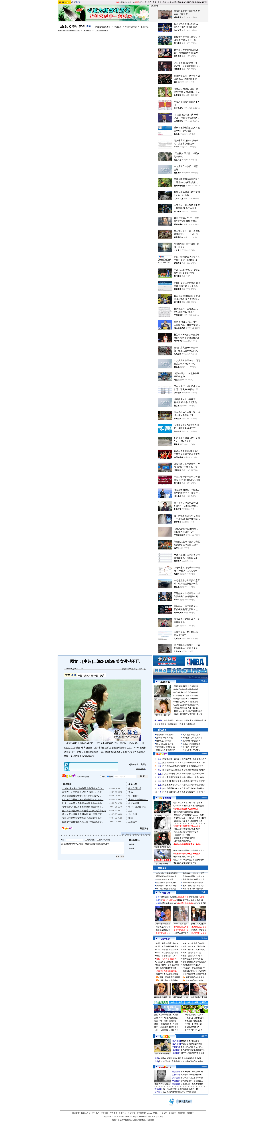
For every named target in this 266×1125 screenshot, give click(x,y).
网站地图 (172, 1113)
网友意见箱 (184, 1101)
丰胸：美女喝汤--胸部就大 (193, 886)
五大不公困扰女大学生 (172, 781)
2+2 (130, 810)
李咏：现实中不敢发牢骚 (169, 977)
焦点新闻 (176, 1071)
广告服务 (113, 1113)
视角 (159, 766)
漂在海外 (158, 1089)
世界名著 (181, 900)
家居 (154, 2)
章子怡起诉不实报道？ (172, 759)
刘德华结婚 (190, 724)
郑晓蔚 (177, 702)
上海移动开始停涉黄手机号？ (194, 781)
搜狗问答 (161, 754)
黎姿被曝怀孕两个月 (162, 997)
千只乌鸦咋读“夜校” (171, 766)
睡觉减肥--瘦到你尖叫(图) (166, 876)
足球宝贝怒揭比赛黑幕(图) (169, 1061)
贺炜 (176, 689)
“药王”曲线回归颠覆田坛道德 (192, 1053)
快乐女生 (181, 724)
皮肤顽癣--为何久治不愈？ (167, 886)
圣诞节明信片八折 (163, 933)
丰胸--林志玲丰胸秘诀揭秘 (167, 873)
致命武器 (190, 812)
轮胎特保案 (199, 720)
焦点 (159, 762)
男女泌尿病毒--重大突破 (192, 738)
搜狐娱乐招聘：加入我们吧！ (195, 971)
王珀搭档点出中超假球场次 (191, 711)
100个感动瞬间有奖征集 (166, 968)
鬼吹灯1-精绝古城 (169, 900)
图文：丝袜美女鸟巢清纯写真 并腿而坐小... (82, 803)
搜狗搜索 (69, 776)
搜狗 (199, 2)
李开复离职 (188, 720)
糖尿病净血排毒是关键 (165, 750)
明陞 (130, 818)
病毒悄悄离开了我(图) (189, 708)
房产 (149, 2)
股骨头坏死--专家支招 (191, 750)
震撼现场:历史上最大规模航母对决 (188, 821)
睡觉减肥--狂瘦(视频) (164, 735)
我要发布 (144, 828)
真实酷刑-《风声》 (162, 816)
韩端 (176, 699)
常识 (159, 774)
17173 (204, 2)
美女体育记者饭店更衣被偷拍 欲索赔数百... (82, 807)
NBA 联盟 (176, 1041)
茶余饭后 (165, 939)
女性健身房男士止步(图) (191, 1058)
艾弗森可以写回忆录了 (189, 702)
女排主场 (132, 814)
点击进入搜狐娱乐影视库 (166, 971)
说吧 (189, 2)
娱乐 (129, 2)
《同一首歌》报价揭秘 (168, 980)
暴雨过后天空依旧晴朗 (187, 1092)
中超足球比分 (134, 788)
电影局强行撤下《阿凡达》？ (194, 792)
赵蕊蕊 (177, 708)
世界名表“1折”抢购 (163, 741)
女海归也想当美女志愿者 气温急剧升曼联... (82, 818)
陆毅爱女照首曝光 (198, 930)
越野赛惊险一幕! (162, 864)
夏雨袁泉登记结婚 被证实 (184, 838)
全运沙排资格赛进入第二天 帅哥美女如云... (82, 821)
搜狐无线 (166, 893)
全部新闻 (181, 1113)
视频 (164, 2)
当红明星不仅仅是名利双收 (192, 1078)
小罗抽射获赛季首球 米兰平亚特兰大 (189, 850)
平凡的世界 (189, 900)
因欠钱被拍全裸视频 (162, 699)
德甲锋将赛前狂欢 (162, 1053)
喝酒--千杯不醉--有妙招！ (193, 889)
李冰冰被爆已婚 (180, 924)
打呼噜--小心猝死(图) (164, 738)
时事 (159, 788)
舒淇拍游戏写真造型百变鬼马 (195, 974)
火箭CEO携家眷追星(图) (188, 695)
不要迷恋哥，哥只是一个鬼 (192, 1071)
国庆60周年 (172, 724)
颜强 (176, 686)
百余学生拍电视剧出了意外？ (194, 770)
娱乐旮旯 (176, 1078)
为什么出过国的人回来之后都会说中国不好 (180, 1089)
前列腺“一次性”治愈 (191, 747)
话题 (159, 781)
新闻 (117, 2)
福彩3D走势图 (200, 903)
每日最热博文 (169, 720)
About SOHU (152, 1113)
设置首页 (76, 1113)
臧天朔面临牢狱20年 (182, 841)
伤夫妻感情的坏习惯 (164, 879)
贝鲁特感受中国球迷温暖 (188, 689)
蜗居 (196, 809)
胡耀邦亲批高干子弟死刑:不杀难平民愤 (190, 818)
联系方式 (131, 1113)
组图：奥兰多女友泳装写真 (194, 949)
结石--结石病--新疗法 (164, 744)
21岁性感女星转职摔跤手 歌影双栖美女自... (83, 788)
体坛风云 (176, 1050)
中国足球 (117, 27)
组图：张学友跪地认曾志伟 (194, 946)
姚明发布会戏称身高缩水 (188, 692)
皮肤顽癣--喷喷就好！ (191, 741)
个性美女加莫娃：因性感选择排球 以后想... (82, 799)
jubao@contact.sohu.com (143, 1120)
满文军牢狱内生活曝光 (195, 977)
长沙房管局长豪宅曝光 (172, 777)
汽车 (145, 2)
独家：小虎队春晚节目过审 (194, 943)
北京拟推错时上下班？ (172, 762)
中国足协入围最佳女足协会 (192, 1047)
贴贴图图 (176, 1075)
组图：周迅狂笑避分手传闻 (167, 943)
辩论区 (131, 848)
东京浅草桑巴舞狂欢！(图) (167, 962)
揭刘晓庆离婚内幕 (181, 927)
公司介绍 (163, 1113)
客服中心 (122, 1113)
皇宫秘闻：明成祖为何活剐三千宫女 (189, 815)
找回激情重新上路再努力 (188, 699)
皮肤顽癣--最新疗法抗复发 (193, 876)
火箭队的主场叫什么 (138, 799)
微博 (174, 2)
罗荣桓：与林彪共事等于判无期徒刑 (189, 806)
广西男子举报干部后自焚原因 (191, 766)
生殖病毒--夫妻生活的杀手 (193, 873)
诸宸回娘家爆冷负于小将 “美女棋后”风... (81, 796)
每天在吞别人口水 (162, 1084)
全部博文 (190, 1113)
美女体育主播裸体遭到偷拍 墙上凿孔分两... (82, 814)
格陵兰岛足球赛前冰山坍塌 (185, 863)
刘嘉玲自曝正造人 (181, 933)
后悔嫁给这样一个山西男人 (192, 1081)
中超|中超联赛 (131, 27)
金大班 (197, 812)
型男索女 (176, 1084)
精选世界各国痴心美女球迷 (192, 1061)
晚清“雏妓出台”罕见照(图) (193, 959)
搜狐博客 (165, 682)
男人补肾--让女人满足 (191, 735)
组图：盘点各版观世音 (192, 953)
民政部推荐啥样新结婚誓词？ (194, 785)
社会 (159, 792)
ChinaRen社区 (165, 1066)
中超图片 (87, 30)
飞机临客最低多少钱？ (172, 774)
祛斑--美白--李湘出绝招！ (193, 882)
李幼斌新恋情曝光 (198, 927)
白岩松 (177, 714)
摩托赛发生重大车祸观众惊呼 (195, 962)
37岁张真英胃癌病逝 (162, 831)
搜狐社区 (165, 1036)
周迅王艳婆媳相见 (181, 930)
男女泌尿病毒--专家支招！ (167, 882)
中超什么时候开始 (137, 807)
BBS (184, 2)
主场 (130, 792)
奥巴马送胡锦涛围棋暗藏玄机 (193, 1050)
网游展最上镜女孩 (162, 715)
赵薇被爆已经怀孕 (163, 927)
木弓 (176, 695)
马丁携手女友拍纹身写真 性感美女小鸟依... (82, 792)
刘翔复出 (179, 720)
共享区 (158, 903)
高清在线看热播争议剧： (184, 809)
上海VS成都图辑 (101, 30)
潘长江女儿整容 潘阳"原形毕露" (187, 829)
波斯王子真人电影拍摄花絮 (167, 974)
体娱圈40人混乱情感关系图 (170, 1058)
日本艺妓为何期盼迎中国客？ (194, 788)
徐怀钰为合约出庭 (180, 997)
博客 (179, 2)
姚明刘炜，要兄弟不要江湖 (191, 714)
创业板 (164, 724)
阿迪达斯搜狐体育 (102, 27)
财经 (137, 2)
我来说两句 (127, 669)
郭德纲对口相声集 (169, 897)
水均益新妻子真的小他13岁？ (194, 759)
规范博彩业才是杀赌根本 (188, 686)
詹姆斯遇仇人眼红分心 (190, 1041)
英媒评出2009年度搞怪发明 (192, 1075)
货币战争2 (199, 900)
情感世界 (176, 1081)
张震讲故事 (193, 897)
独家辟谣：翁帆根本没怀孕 (194, 968)
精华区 (131, 844)
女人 (159, 2)
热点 (159, 785)
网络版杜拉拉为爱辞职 (192, 965)
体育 (122, 2)
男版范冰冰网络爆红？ (172, 785)
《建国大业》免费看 (182, 835)
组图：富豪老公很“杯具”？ (167, 956)
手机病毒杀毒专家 (169, 903)
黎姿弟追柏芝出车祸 (199, 997)
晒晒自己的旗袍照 (170, 1092)
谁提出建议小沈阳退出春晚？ (194, 777)
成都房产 (132, 821)
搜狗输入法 (85, 1113)
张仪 (176, 692)
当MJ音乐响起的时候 (194, 980)
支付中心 (95, 1113)
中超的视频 (133, 803)
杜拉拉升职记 (182, 897)
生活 (159, 770)
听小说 (158, 900)
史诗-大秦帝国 (180, 812)
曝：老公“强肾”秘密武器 (166, 889)
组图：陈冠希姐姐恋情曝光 (167, 949)
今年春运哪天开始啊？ (172, 792)
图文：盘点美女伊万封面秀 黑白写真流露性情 (84, 810)
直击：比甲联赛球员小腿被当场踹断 (189, 860)
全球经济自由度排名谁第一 (193, 774)
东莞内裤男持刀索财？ (172, 788)
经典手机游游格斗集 (185, 903)
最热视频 (167, 798)
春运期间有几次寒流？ (172, 770)
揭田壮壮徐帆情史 (162, 924)
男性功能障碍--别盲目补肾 (193, 879)
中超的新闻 (133, 796)
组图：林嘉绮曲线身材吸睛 (167, 946)
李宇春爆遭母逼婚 (163, 930)
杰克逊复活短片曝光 (162, 847)
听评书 (158, 897)
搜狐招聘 (104, 1113)
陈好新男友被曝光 (198, 933)
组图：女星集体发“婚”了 (192, 956)
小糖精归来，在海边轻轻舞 (192, 1084)
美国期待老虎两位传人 (189, 705)
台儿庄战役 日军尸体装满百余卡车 (188, 803)
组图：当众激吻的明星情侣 (167, 953)
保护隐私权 (141, 1113)
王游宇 (177, 705)
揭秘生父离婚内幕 (198, 924)
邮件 (169, 2)
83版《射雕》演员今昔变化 (167, 965)
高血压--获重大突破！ (191, 744)
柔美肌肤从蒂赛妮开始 (165, 747)
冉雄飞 (177, 711)
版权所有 (159, 1116)
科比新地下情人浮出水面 (184, 857)
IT (141, 2)
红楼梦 (201, 897)
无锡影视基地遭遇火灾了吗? (193, 762)
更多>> (204, 681)
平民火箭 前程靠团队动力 (191, 1044)
